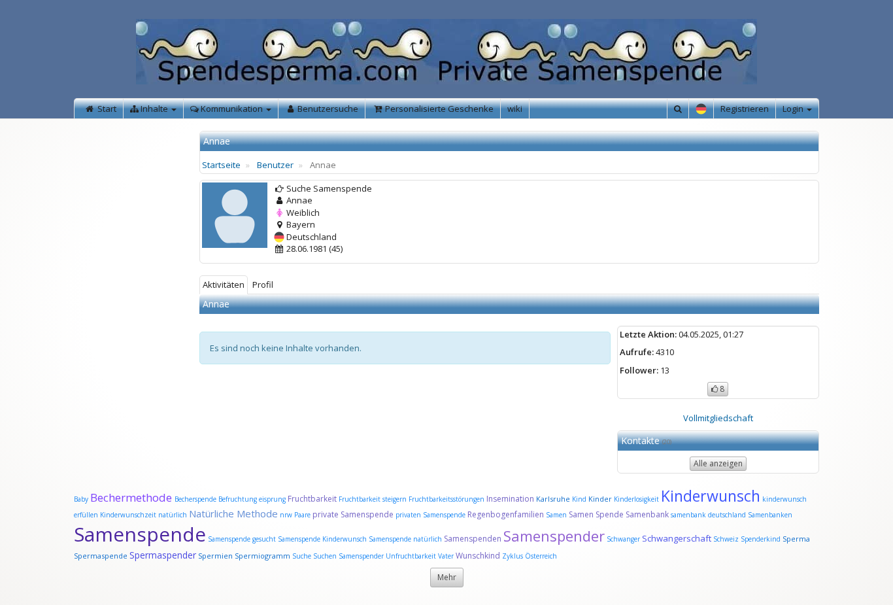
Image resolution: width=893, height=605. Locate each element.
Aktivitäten (223, 284)
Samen (557, 514)
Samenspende (140, 534)
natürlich (172, 514)
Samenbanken (770, 514)
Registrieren (744, 108)
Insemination (510, 498)
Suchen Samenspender (348, 556)
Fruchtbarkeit (313, 498)
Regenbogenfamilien (505, 514)
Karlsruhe (553, 499)
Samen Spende (596, 514)
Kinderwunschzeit (128, 514)
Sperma (796, 539)
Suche (302, 556)
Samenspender (554, 535)
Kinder (600, 499)
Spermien (215, 556)
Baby (81, 499)
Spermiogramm (262, 556)
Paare (303, 514)
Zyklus (512, 556)
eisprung (272, 499)
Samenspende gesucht (242, 539)
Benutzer (275, 165)
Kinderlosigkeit (637, 499)
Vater (447, 556)
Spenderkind (761, 539)
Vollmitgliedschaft (718, 418)
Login (794, 108)
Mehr (446, 577)
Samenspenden (472, 538)
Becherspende (195, 499)
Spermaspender (162, 555)
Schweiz (726, 539)
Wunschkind (478, 555)
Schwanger (623, 539)
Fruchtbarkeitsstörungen (447, 499)
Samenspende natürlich (405, 539)
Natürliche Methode (233, 513)
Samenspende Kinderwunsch (322, 539)
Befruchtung (237, 499)
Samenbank (647, 514)
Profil (262, 284)
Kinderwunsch (710, 495)
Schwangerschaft (677, 538)
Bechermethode (132, 497)
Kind (580, 499)
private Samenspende (353, 514)
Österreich (541, 556)
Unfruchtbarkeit (412, 556)
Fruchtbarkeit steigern (373, 499)
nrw (286, 514)
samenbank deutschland (708, 514)
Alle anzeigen (718, 463)
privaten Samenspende (430, 514)
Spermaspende (100, 556)
